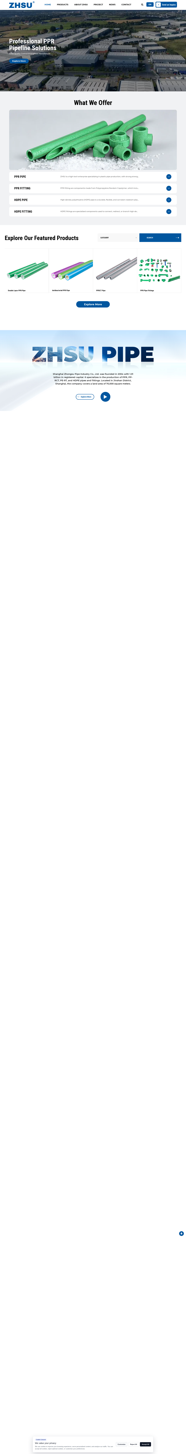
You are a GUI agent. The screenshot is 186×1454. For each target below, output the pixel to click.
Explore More (19, 61)
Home (48, 4)
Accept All (145, 1444)
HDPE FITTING (105, 257)
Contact (126, 4)
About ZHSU (81, 4)
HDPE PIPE (104, 253)
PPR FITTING (104, 248)
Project (98, 4)
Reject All (133, 1444)
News (112, 4)
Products (62, 4)
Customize (121, 1444)
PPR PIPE (103, 244)
